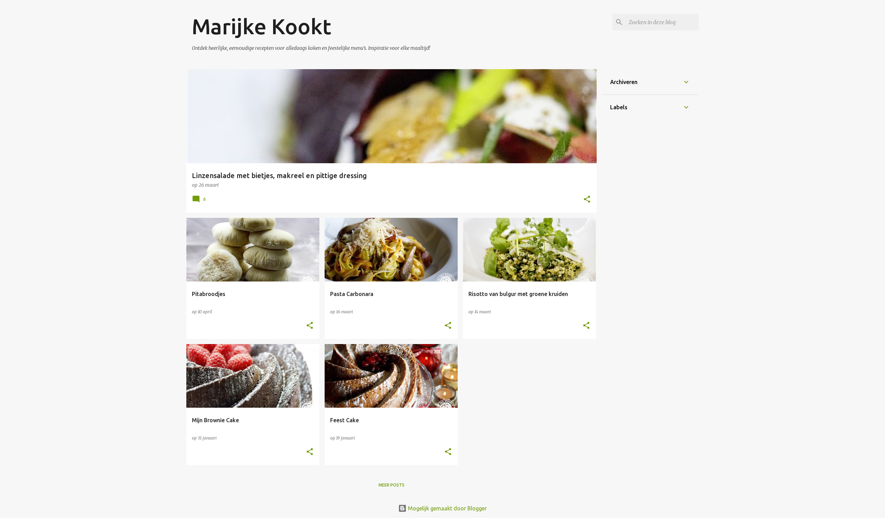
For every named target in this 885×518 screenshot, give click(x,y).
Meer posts (391, 485)
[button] (587, 199)
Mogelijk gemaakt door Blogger (447, 508)
